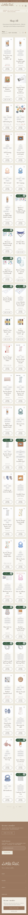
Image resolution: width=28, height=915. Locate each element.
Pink (23, 356)
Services (4, 894)
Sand (5, 117)
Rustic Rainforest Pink (20, 452)
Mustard (9, 117)
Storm (19, 150)
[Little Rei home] (7, 5)
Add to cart (7, 99)
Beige (7, 209)
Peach (7, 146)
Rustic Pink (7, 419)
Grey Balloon (20, 51)
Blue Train (20, 297)
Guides (4, 880)
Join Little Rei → (11, 11)
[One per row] (23, 33)
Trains (10, 387)
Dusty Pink (19, 556)
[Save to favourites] (11, 39)
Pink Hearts (20, 489)
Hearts (5, 387)
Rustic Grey (7, 421)
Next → (20, 806)
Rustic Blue (7, 585)
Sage (19, 419)
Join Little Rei (8, 832)
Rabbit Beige (7, 658)
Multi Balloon (7, 51)
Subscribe (7, 852)
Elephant (20, 299)
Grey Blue (7, 207)
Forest (22, 117)
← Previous (8, 806)
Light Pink (6, 211)
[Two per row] (25, 33)
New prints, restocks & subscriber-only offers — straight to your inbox (14, 844)
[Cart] (22, 6)
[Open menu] (26, 6)
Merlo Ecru (20, 658)
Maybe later (14, 911)
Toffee (5, 178)
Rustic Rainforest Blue (20, 457)
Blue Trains (20, 487)
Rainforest (7, 389)
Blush (7, 487)
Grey (23, 387)
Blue (6, 119)
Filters (5, 32)
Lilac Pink (19, 421)
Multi (19, 356)
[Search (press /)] (19, 6)
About (3, 887)
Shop (3, 873)
